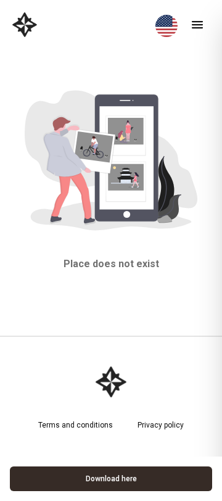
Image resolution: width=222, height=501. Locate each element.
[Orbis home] (24, 24)
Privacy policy (161, 425)
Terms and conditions (75, 425)
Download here (111, 478)
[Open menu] (197, 24)
